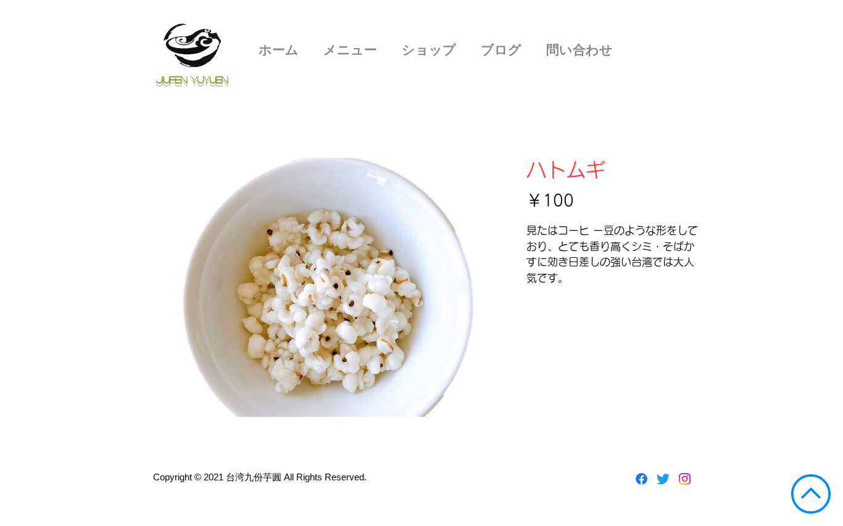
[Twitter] (663, 479)
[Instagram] (684, 479)
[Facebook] (641, 479)
